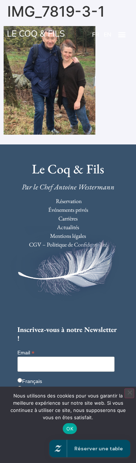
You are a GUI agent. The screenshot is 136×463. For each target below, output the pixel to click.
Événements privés (68, 210)
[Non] (129, 393)
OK (69, 429)
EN (107, 35)
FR (95, 35)
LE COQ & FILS (36, 33)
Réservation (69, 201)
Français (32, 381)
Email (25, 352)
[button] (122, 35)
